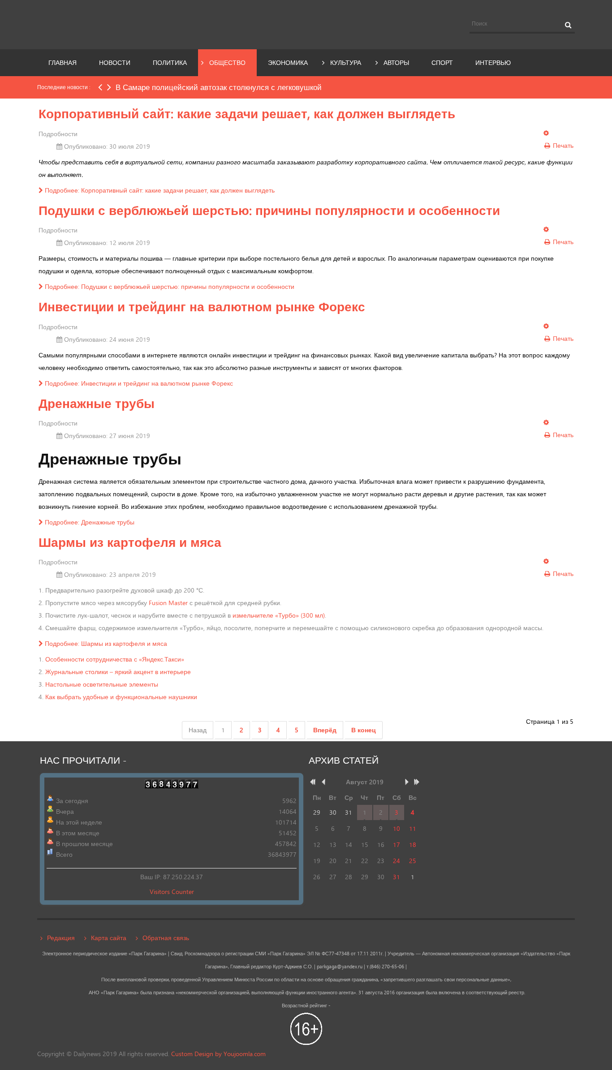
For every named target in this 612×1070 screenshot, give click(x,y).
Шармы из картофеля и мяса (130, 542)
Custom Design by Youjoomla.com (218, 1053)
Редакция (61, 937)
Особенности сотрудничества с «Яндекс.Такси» (114, 659)
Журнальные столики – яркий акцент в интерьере (118, 671)
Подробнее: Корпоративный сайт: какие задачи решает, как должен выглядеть (159, 190)
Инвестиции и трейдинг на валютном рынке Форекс (202, 306)
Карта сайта (108, 937)
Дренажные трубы (97, 403)
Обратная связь (165, 937)
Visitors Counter (172, 891)
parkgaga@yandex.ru (339, 966)
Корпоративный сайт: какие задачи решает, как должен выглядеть (247, 113)
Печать (562, 145)
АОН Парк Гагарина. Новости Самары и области (119, 23)
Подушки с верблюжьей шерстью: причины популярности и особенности (269, 210)
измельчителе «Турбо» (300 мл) (279, 615)
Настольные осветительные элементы (101, 684)
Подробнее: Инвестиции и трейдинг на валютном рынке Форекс (138, 383)
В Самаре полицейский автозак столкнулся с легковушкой (219, 87)
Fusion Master (168, 602)
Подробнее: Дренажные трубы (88, 522)
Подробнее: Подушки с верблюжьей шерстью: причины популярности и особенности (168, 286)
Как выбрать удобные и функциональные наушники (121, 696)
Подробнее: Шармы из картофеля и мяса (105, 643)
